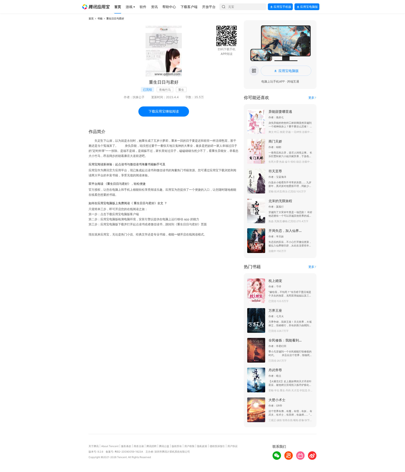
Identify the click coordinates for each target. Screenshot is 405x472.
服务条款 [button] (126, 446)
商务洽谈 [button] (139, 446)
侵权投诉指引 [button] (217, 446)
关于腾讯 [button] (94, 446)
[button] (96, 6)
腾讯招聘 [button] (151, 446)
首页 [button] (91, 18)
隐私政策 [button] (202, 446)
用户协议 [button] (232, 446)
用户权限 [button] (189, 446)
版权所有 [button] (177, 446)
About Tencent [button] (110, 446)
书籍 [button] (100, 18)
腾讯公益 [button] (164, 446)
